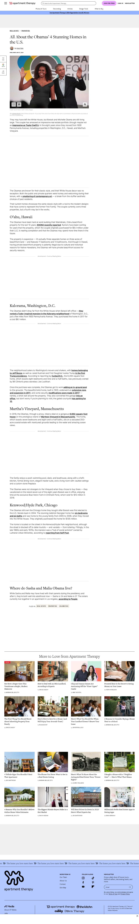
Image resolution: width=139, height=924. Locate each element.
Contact (63, 884)
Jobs (6, 913)
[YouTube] (83, 886)
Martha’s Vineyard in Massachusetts (58, 417)
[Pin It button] (19, 104)
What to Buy (99, 8)
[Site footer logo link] (30, 879)
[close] (137, 916)
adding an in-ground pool (75, 387)
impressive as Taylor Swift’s (25, 125)
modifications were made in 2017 (64, 393)
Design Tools (83, 8)
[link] (19, 686)
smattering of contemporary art (37, 196)
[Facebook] (83, 882)
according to (68, 599)
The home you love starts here (43, 863)
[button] (85, 104)
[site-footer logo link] (9, 907)
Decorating (57, 8)
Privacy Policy (125, 894)
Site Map (63, 887)
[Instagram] (83, 878)
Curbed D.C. (57, 376)
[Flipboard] (93, 886)
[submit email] (130, 887)
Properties (26, 31)
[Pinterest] (93, 882)
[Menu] (5, 3)
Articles (70, 8)
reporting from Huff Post (57, 533)
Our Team (63, 877)
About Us (63, 880)
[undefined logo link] (22, 3)
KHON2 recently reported (49, 225)
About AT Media (10, 909)
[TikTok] (93, 878)
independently (16, 113)
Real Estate (14, 31)
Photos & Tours (41, 8)
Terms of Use (112, 894)
